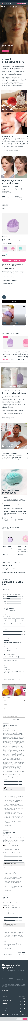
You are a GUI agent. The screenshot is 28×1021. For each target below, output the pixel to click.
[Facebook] (24, 1001)
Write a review (23, 236)
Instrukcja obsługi (6, 286)
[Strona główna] (14, 7)
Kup (25, 1019)
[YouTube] (24, 1005)
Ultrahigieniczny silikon (9, 569)
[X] (20, 1005)
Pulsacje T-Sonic (7, 565)
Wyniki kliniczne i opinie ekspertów (13, 572)
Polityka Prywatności (12, 985)
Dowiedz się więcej (8, 417)
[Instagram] (20, 1001)
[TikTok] (20, 1011)
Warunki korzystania (21, 985)
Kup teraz (5, 50)
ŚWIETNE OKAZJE (22, 3)
